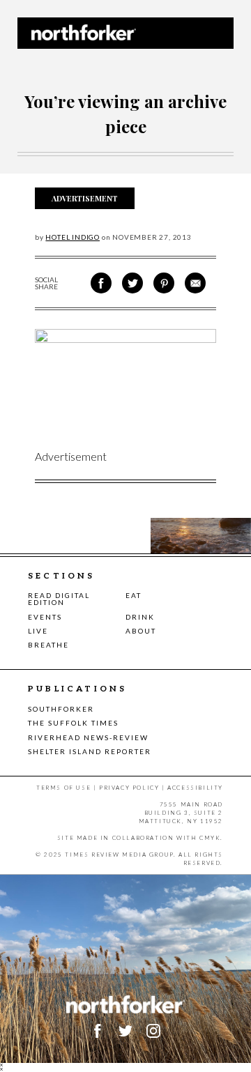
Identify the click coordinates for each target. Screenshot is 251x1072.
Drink (140, 617)
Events (45, 617)
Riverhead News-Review (88, 737)
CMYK (209, 837)
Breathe (48, 645)
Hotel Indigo (72, 237)
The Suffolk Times (73, 723)
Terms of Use (63, 787)
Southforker (61, 709)
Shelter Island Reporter (89, 751)
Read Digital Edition (59, 598)
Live (38, 631)
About (141, 631)
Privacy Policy (129, 787)
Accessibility (195, 787)
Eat (134, 595)
